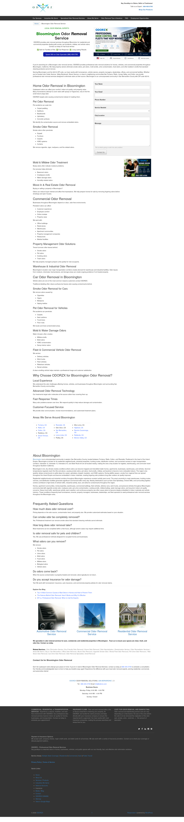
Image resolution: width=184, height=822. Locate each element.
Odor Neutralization (106, 649)
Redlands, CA (78, 435)
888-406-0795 (126, 667)
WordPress (149, 813)
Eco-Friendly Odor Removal (73, 649)
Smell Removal (90, 654)
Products (46, 780)
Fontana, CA (42, 425)
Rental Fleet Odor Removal (119, 651)
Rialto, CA (41, 428)
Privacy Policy (36, 762)
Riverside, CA (60, 425)
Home (36, 23)
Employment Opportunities (140, 18)
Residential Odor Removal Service (132, 632)
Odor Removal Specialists (75, 654)
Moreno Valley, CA (80, 438)
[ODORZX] (43, 8)
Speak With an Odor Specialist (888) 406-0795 (62, 54)
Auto (80, 756)
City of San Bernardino (53, 651)
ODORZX (72, 681)
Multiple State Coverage (50, 756)
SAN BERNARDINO (105, 681)
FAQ (126, 18)
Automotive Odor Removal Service (51, 632)
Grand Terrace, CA (43, 437)
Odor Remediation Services (140, 649)
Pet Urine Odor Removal (137, 651)
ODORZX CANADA (42, 796)
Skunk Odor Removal (85, 651)
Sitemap (38, 799)
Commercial (73, 756)
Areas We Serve (92, 18)
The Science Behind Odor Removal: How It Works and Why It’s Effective (61, 595)
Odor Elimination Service (54, 649)
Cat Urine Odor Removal (56, 654)
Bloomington (37, 459)
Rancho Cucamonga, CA (81, 431)
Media (38, 791)
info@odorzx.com (101, 684)
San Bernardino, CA (61, 431)
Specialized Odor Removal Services (73, 18)
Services (38, 780)
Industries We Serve (51, 18)
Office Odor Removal (69, 651)
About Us (39, 777)
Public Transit (87, 756)
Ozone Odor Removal (91, 649)
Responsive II (132, 813)
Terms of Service (49, 762)
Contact (38, 793)
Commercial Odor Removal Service (92, 632)
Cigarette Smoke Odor (101, 651)
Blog (42, 791)
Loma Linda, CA (61, 435)
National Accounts (42, 785)
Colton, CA (41, 430)
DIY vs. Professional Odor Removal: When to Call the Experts (57, 598)
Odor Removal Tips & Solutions (111, 18)
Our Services (37, 18)
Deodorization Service (122, 649)
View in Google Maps (43, 801)
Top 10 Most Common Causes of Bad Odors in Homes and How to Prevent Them (64, 592)
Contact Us (100, 152)
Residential (63, 756)
